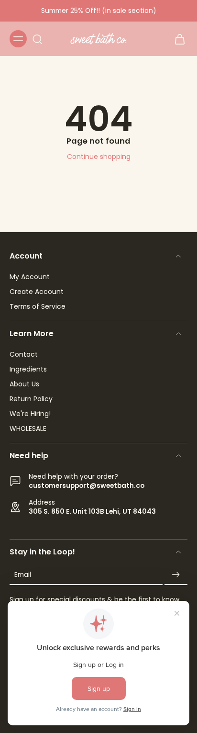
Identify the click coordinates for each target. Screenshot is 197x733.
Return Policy (31, 399)
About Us (24, 384)
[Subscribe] (175, 574)
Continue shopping (99, 156)
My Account (30, 277)
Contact (24, 354)
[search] (37, 38)
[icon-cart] (176, 38)
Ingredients (28, 369)
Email (22, 574)
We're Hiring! (30, 413)
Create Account (37, 291)
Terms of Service (38, 306)
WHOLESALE (28, 428)
